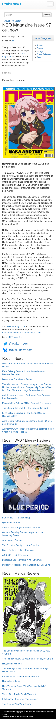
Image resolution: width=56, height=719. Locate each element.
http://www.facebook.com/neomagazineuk (22, 332)
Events (40, 48)
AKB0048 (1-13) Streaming (15, 554)
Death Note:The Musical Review (17, 379)
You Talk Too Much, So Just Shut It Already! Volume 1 (27, 658)
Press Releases (44, 54)
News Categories (43, 38)
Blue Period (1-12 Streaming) (16, 517)
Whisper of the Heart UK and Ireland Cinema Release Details (27, 365)
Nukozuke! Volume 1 (12, 681)
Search (47, 14)
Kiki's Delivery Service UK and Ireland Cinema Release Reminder (24, 373)
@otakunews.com (20, 350)
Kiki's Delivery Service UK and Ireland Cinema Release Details (24, 414)
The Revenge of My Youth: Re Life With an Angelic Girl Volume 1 (26, 670)
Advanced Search (12, 20)
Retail (39, 57)
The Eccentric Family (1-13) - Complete (21, 545)
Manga (40, 51)
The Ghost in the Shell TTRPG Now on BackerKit (25, 407)
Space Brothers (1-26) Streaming (18, 549)
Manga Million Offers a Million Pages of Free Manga (26, 403)
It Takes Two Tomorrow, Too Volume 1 (20, 698)
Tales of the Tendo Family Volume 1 (19, 694)
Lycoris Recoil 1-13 (11, 522)
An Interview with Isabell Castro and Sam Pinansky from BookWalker (26, 397)
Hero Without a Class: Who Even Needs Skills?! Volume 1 (24, 688)
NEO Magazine (15, 337)
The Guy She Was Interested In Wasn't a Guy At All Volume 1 (26, 652)
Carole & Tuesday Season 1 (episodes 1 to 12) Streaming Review (24, 534)
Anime (40, 45)
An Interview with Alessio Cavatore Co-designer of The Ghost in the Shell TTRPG (28, 430)
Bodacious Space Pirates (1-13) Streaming (22, 559)
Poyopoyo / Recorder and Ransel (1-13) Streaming (26, 564)
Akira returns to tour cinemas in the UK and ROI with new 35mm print (27, 422)
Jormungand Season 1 (13, 540)
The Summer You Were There (16, 703)
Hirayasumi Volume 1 (12, 663)
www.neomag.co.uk (16, 326)
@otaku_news (18, 343)
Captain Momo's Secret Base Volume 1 (20, 676)
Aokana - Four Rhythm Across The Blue (21, 527)
